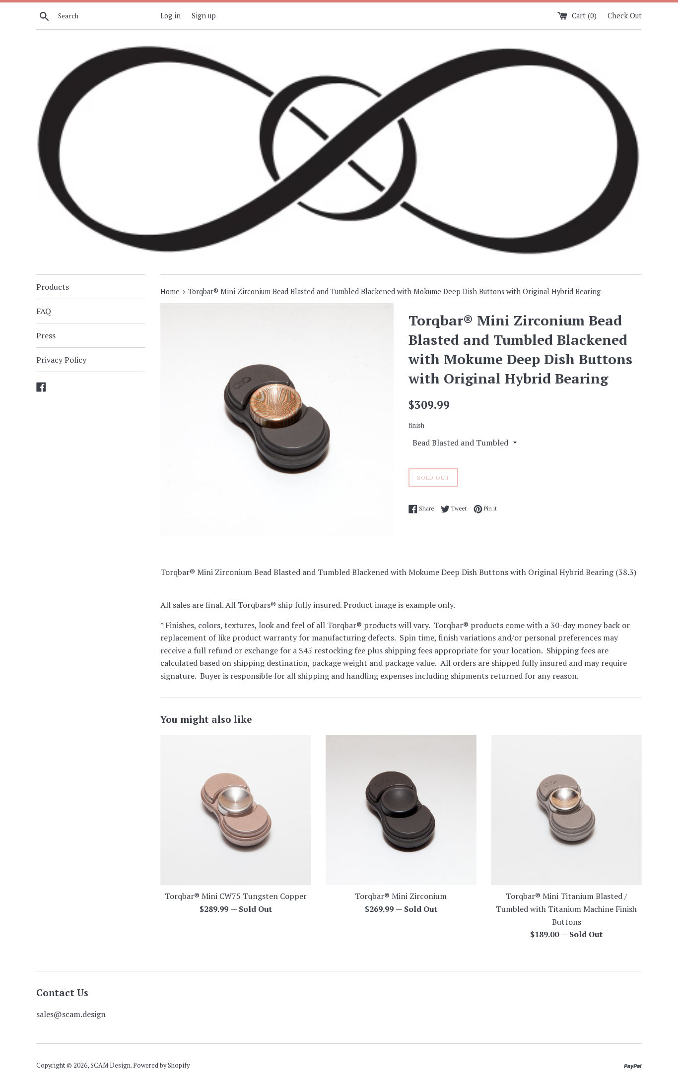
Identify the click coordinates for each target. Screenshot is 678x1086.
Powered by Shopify (161, 1065)
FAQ (43, 311)
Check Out (625, 15)
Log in (170, 15)
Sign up (204, 15)
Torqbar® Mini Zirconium (401, 896)
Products (52, 286)
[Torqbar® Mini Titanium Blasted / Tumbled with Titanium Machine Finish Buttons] (566, 810)
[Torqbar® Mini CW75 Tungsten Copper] (235, 810)
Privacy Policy (61, 359)
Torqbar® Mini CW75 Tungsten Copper (236, 896)
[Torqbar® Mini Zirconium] (401, 810)
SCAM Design (110, 1065)
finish (416, 425)
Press (46, 335)
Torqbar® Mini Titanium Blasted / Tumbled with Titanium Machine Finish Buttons (566, 909)
